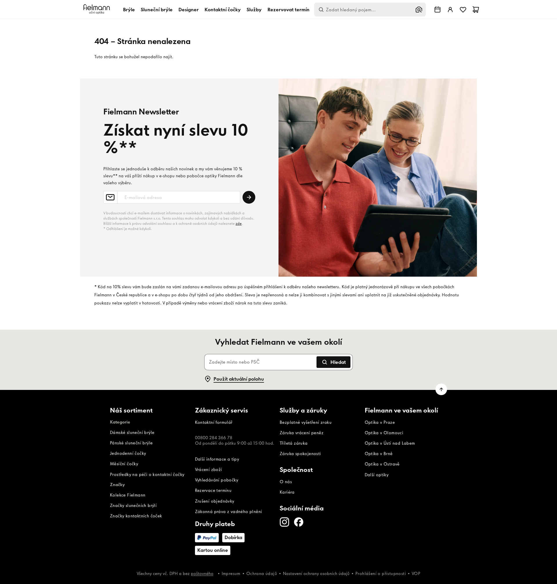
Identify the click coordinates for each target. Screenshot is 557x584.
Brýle (129, 9)
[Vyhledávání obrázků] (419, 10)
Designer (188, 9)
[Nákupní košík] (476, 9)
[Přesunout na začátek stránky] (441, 389)
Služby (254, 9)
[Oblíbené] (463, 9)
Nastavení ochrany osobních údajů (316, 573)
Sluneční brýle (157, 9)
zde (239, 223)
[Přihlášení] (450, 9)
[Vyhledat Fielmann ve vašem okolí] (437, 9)
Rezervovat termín (288, 9)
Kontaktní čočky (223, 9)
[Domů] (97, 9)
